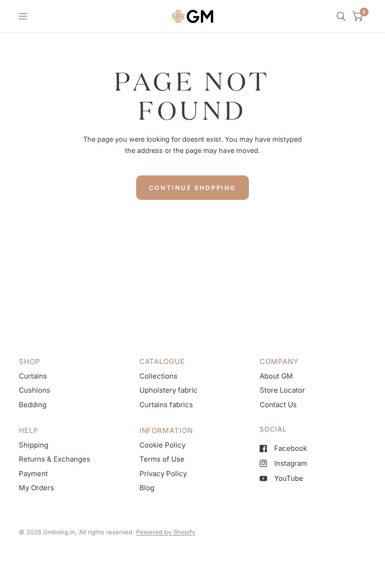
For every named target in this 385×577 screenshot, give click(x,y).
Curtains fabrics (166, 404)
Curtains (33, 376)
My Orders (36, 487)
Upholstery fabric (168, 390)
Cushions (34, 390)
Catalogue (162, 361)
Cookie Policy (162, 444)
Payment (33, 473)
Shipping (33, 444)
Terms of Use (162, 459)
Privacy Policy (163, 473)
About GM (276, 376)
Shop (29, 361)
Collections (158, 376)
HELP (28, 430)
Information (166, 430)
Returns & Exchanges (54, 459)
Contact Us (278, 404)
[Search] (341, 16)
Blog (146, 487)
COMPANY (279, 361)
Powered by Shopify (165, 532)
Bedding (32, 404)
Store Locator (282, 390)
